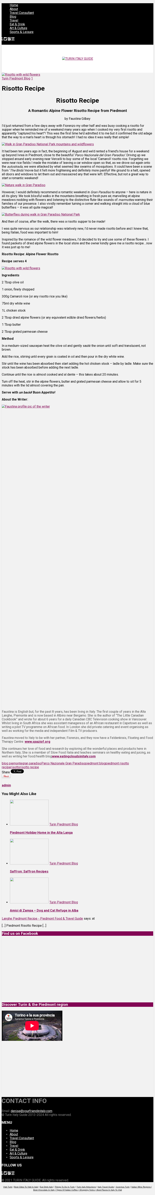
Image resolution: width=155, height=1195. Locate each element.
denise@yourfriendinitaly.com (31, 1111)
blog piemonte (12, 763)
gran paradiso (31, 763)
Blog (13, 17)
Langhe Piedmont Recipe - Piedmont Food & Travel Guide (42, 918)
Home (14, 5)
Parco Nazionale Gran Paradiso (63, 763)
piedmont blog (95, 763)
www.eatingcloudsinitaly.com (74, 756)
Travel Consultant (22, 13)
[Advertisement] (32, 1067)
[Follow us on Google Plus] (9, 39)
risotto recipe (29, 767)
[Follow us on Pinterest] (13, 39)
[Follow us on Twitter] (5, 39)
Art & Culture (18, 28)
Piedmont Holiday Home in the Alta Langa (41, 833)
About (14, 9)
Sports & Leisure (22, 32)
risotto (15, 767)
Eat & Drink (17, 24)
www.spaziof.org (37, 742)
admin (6, 785)
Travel (14, 20)
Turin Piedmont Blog (16, 78)
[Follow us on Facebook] (2, 39)
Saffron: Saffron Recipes (29, 871)
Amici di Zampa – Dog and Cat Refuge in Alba (44, 910)
